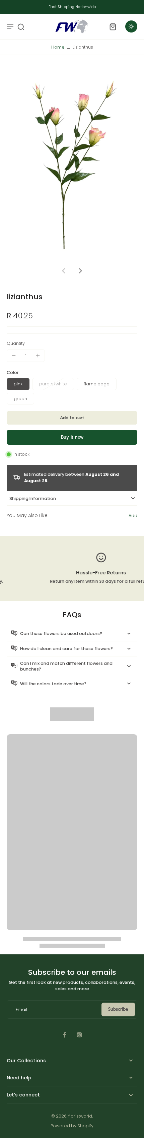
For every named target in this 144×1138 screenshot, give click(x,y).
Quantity (16, 343)
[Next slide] (80, 270)
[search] (20, 26)
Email (21, 1009)
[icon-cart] (112, 26)
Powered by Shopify (72, 1126)
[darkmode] (131, 26)
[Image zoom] (72, 164)
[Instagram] (79, 1034)
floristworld (80, 1116)
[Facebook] (64, 1034)
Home (58, 47)
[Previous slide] (63, 270)
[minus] (13, 355)
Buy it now (72, 437)
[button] (72, 418)
